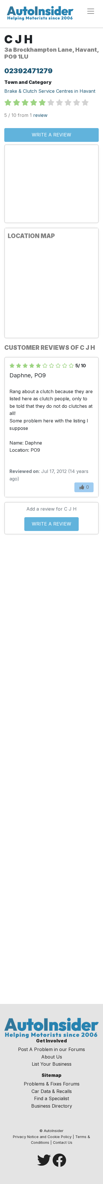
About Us (51, 1057)
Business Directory (51, 1106)
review (40, 115)
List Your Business (52, 1064)
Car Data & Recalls (51, 1091)
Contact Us (62, 1142)
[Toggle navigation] (90, 11)
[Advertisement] (51, 184)
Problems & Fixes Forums (52, 1084)
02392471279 (28, 71)
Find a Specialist (51, 1098)
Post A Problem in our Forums (51, 1049)
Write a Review (51, 135)
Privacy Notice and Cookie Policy (42, 1137)
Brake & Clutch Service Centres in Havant (49, 91)
